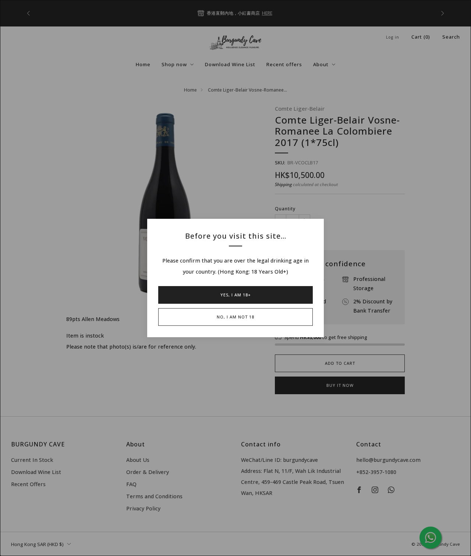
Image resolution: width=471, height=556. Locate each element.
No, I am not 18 (235, 317)
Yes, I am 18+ (235, 294)
